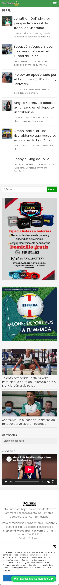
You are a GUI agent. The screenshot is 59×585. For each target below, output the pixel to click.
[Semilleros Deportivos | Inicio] (13, 3)
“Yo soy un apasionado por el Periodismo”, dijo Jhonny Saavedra (35, 79)
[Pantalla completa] (53, 481)
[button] (54, 546)
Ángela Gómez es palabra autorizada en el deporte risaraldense (35, 107)
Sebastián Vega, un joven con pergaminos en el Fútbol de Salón (34, 51)
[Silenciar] (48, 481)
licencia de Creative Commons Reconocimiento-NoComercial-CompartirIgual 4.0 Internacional (29, 512)
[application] (29, 469)
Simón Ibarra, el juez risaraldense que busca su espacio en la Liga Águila (35, 135)
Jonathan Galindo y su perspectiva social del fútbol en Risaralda (32, 23)
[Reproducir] (5, 481)
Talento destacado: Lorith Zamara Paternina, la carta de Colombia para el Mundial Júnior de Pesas (29, 382)
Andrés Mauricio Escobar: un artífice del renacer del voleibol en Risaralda (29, 422)
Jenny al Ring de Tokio (31, 159)
